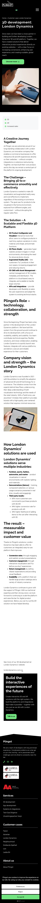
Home (4, 18)
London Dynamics (10, 838)
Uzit (4, 849)
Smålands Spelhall (10, 845)
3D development (9, 802)
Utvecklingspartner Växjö (12, 816)
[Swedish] (16, 10)
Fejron (5, 831)
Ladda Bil (6, 852)
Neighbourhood (9, 842)
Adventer (6, 835)
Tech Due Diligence (10, 813)
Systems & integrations (11, 809)
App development (9, 806)
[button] (37, 9)
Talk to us (11, 716)
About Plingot (8, 867)
